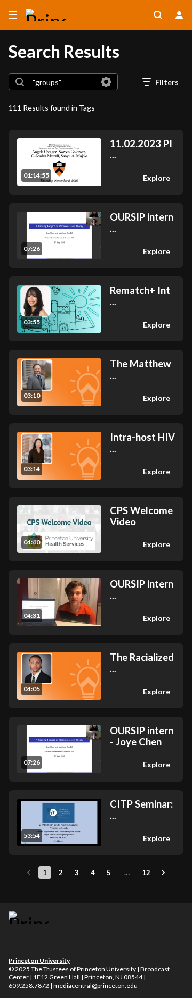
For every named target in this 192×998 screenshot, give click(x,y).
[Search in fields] (106, 81)
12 (146, 872)
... (141, 149)
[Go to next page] (163, 872)
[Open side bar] (12, 14)
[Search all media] (157, 14)
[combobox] (62, 82)
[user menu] (179, 14)
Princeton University (39, 961)
